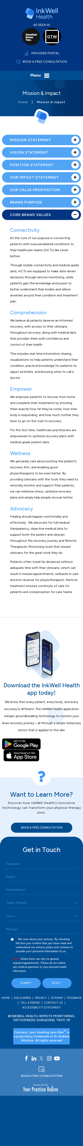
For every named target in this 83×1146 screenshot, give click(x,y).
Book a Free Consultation (45, 62)
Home (23, 102)
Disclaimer (22, 998)
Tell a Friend (30, 1002)
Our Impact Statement (34, 177)
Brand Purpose (26, 202)
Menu (35, 75)
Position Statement (32, 165)
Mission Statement (30, 140)
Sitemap (57, 998)
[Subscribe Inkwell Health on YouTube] (56, 1058)
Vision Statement (29, 152)
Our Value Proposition (35, 190)
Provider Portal (45, 53)
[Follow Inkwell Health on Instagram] (49, 1058)
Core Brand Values (30, 215)
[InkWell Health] (41, 13)
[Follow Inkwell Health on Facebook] (26, 1058)
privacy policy (44, 947)
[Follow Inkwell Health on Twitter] (41, 1058)
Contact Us (53, 1002)
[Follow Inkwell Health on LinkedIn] (33, 1058)
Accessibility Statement (41, 1007)
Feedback (74, 998)
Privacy (41, 998)
